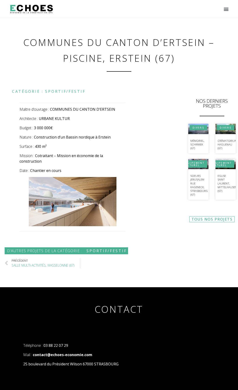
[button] (226, 9)
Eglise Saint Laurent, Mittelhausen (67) (227, 183)
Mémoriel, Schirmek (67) (197, 144)
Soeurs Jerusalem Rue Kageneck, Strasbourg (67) (199, 185)
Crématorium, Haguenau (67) (228, 144)
